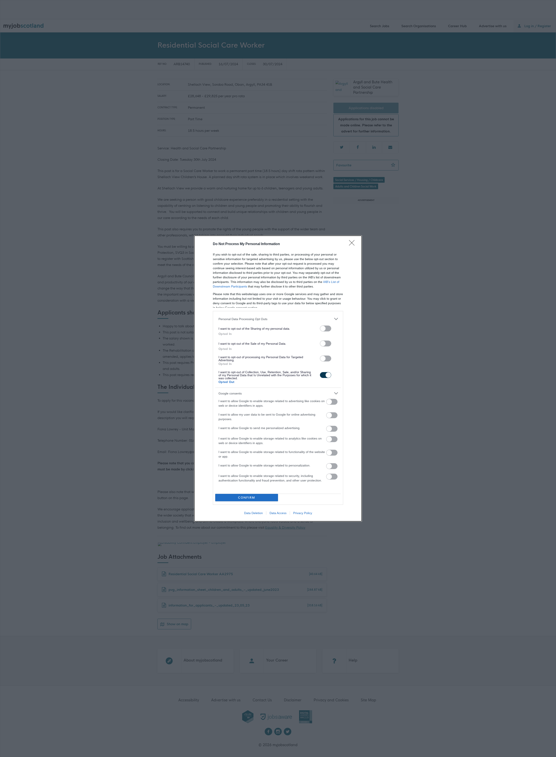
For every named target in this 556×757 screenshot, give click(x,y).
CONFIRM (246, 498)
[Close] (353, 244)
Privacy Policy (302, 513)
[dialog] (278, 378)
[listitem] (278, 319)
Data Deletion (253, 513)
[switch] (325, 328)
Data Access (278, 513)
